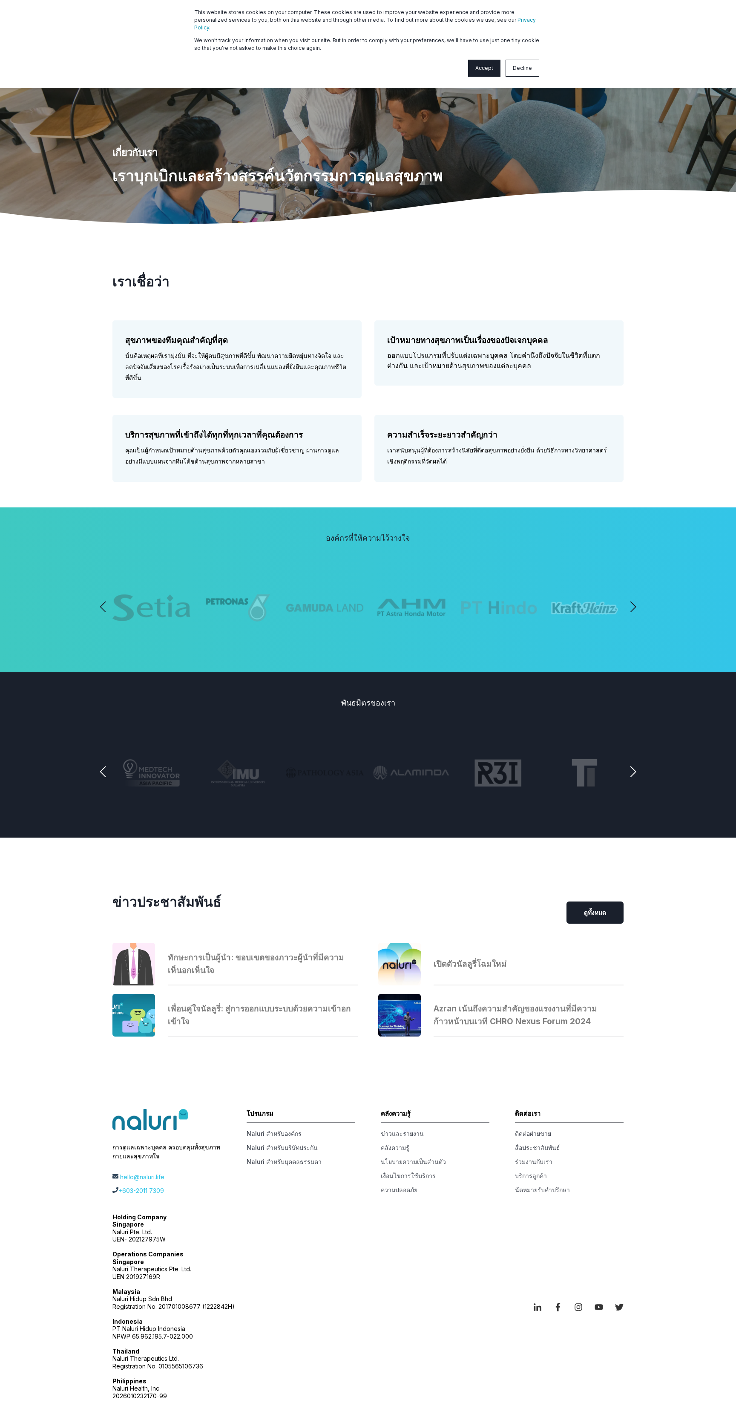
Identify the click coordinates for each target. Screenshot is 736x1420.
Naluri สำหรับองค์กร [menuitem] (274, 1133)
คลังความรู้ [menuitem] (395, 1147)
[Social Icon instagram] (578, 1307)
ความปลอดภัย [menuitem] (399, 1189)
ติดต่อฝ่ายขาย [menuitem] (533, 1133)
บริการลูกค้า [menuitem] (531, 1175)
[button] (103, 606)
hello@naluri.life (142, 1177)
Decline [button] (522, 68)
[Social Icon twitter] (616, 1307)
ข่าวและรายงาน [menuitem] (402, 1133)
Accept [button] (484, 68)
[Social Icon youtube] (599, 1307)
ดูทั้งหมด (595, 912)
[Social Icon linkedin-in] (540, 1307)
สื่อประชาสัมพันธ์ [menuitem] (537, 1147)
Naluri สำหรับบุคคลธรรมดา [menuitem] (284, 1161)
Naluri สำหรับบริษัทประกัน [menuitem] (282, 1147)
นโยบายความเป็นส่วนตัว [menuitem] (413, 1161)
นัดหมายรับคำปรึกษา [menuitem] (542, 1189)
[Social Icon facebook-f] (558, 1307)
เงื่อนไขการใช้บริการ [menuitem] (408, 1175)
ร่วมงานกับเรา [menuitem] (533, 1161)
